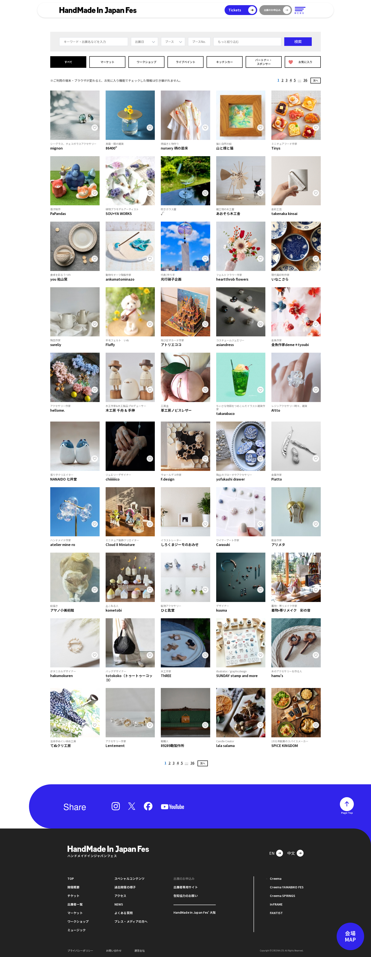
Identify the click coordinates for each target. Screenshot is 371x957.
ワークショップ (146, 62)
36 (305, 80)
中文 (291, 853)
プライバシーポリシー (80, 950)
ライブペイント (185, 62)
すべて (68, 62)
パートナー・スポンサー (263, 62)
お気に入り (305, 62)
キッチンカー (224, 62)
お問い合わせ (114, 950)
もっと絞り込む (228, 41)
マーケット (107, 62)
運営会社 (139, 950)
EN (271, 853)
